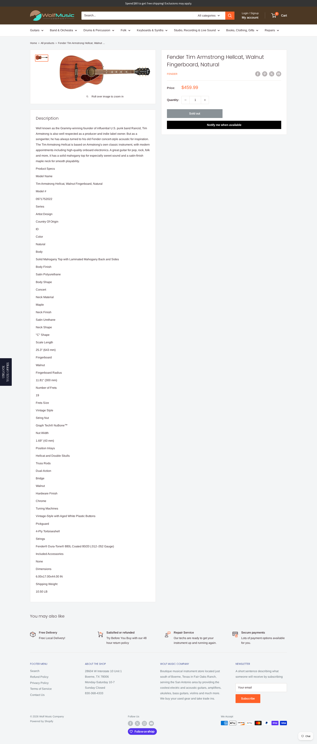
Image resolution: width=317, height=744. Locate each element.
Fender (172, 74)
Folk (123, 30)
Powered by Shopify (41, 721)
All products (47, 43)
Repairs (270, 30)
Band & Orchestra (61, 30)
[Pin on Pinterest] (264, 73)
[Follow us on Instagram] (144, 723)
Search (34, 671)
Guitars (34, 30)
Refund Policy (39, 676)
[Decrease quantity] (185, 100)
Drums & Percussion (96, 30)
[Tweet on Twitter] (271, 73)
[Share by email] (278, 73)
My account (250, 17)
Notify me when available (224, 124)
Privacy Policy (39, 682)
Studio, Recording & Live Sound (195, 30)
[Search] (229, 16)
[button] (6, 372)
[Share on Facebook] (257, 73)
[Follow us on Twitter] (137, 723)
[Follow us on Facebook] (130, 723)
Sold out (194, 113)
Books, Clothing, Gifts (240, 30)
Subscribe (248, 698)
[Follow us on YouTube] (151, 723)
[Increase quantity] (205, 100)
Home (33, 43)
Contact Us (37, 694)
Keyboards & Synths (150, 30)
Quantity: (173, 99)
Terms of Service (41, 688)
